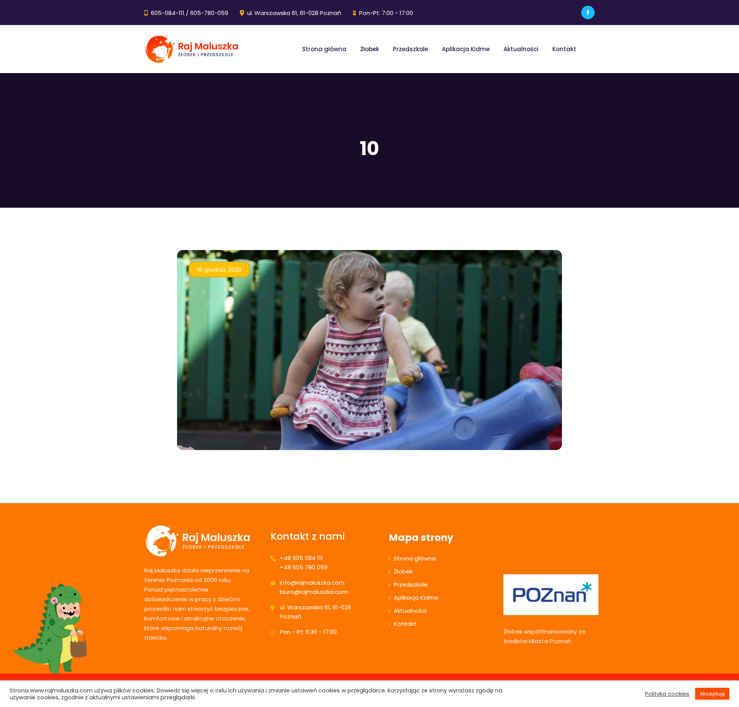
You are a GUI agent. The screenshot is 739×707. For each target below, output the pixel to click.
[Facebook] (588, 12)
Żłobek (369, 49)
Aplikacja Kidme (466, 49)
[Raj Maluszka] (191, 49)
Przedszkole (410, 49)
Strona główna (324, 49)
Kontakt (564, 49)
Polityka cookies (667, 693)
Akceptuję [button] (712, 693)
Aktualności (520, 49)
